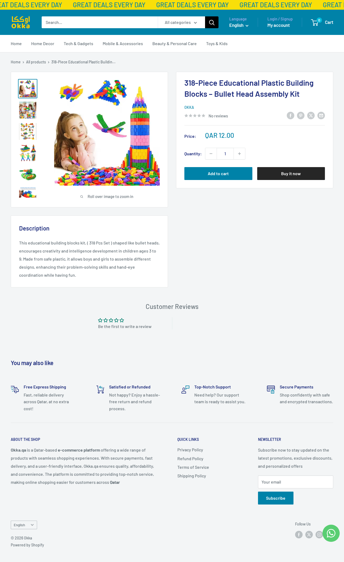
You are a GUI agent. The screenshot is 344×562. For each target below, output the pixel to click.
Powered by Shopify (27, 545)
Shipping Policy (191, 475)
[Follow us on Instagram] (319, 534)
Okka (189, 107)
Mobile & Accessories (123, 43)
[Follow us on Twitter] (309, 534)
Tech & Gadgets (78, 43)
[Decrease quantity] (211, 153)
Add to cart (218, 173)
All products (36, 62)
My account (278, 25)
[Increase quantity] (239, 153)
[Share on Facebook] (290, 115)
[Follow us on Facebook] (299, 534)
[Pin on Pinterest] (300, 115)
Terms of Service (193, 467)
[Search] (211, 22)
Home (16, 43)
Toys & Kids (217, 43)
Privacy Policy (190, 449)
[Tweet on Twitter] (311, 115)
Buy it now (291, 173)
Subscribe (275, 497)
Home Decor (42, 43)
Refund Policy (190, 458)
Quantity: (193, 153)
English (19, 525)
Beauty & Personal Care (174, 43)
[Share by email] (321, 115)
